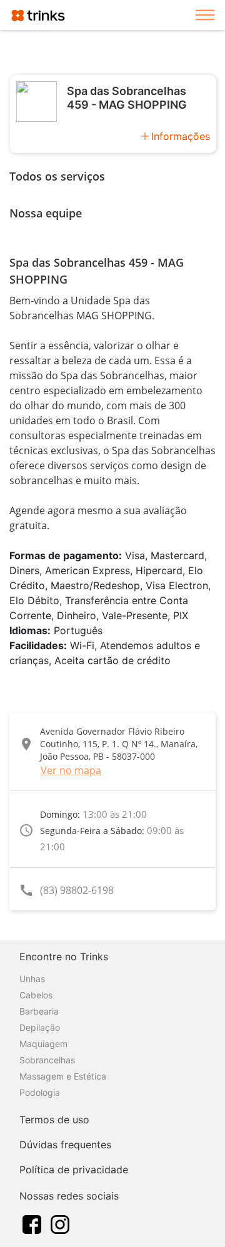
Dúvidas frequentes (65, 1144)
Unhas (32, 978)
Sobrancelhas (47, 1060)
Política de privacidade (73, 1169)
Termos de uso (54, 1119)
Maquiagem (43, 1043)
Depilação (39, 1027)
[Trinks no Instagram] (60, 1223)
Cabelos (35, 995)
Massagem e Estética (62, 1076)
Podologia (39, 1092)
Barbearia (39, 1011)
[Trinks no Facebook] (31, 1223)
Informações (180, 136)
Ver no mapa (71, 770)
